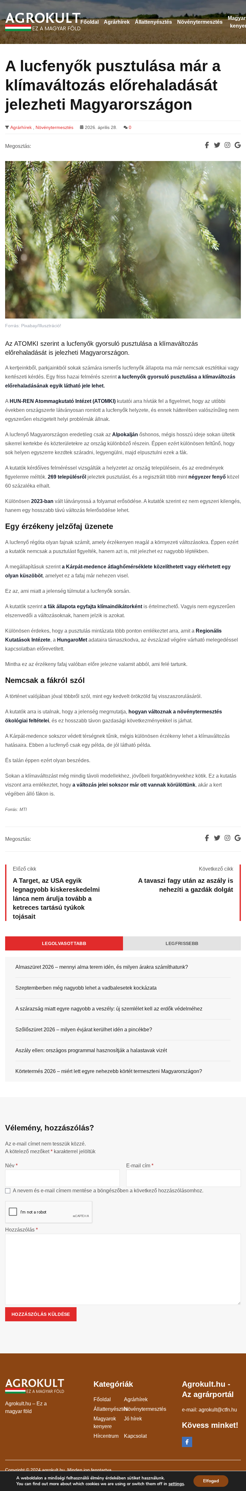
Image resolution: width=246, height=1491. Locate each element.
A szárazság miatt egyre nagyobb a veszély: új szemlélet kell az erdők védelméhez (108, 1008)
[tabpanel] (123, 1019)
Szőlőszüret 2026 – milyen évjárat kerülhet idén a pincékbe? (83, 1029)
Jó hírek (133, 1418)
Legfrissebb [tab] (182, 943)
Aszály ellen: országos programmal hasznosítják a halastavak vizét (91, 1050)
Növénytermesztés (54, 127)
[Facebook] (187, 1442)
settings (176, 1484)
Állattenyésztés (111, 1409)
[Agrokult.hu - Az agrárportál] (42, 22)
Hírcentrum (106, 1436)
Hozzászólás (21, 1229)
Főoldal (102, 1399)
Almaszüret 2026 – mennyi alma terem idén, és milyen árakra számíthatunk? (101, 967)
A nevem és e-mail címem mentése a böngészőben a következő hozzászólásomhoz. (108, 1190)
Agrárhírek (21, 127)
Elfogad (211, 1481)
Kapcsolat (135, 1436)
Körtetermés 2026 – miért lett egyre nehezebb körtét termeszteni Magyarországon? (108, 1071)
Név (11, 1165)
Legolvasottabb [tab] (64, 943)
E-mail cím (139, 1165)
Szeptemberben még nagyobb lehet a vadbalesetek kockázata (86, 988)
